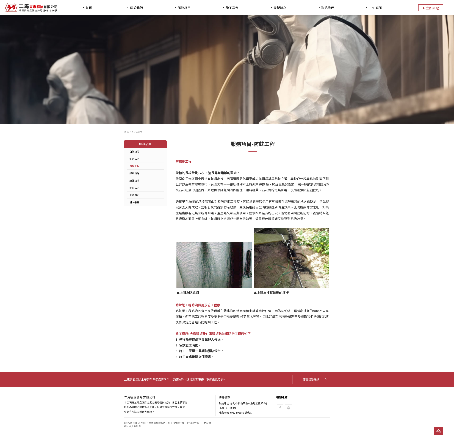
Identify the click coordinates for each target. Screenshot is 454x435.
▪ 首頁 (87, 7)
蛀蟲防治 (134, 158)
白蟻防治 (134, 151)
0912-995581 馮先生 (241, 412)
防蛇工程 (134, 166)
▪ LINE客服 (373, 7)
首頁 (126, 132)
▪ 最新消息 (278, 7)
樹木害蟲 (134, 202)
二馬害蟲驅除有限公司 (31, 7)
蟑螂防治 (134, 173)
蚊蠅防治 (134, 180)
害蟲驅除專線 (311, 379)
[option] (227, 69)
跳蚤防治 (134, 195)
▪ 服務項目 (182, 7)
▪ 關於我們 (134, 7)
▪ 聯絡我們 (325, 7)
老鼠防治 (134, 188)
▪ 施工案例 (230, 7)
